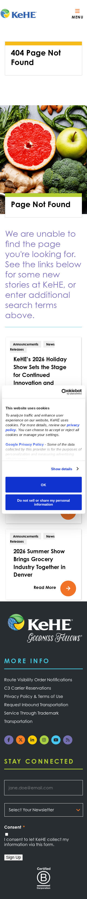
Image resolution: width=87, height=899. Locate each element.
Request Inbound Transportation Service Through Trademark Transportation (36, 713)
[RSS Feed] (69, 742)
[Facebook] (10, 742)
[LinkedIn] (34, 742)
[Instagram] (46, 742)
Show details (61, 469)
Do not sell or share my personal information (43, 502)
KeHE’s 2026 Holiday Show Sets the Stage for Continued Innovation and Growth (40, 375)
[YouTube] (57, 742)
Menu (77, 17)
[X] (22, 742)
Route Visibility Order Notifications (38, 679)
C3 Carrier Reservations (27, 688)
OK (43, 485)
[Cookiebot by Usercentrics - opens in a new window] (62, 392)
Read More (45, 587)
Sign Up (13, 857)
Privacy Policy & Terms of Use (33, 696)
